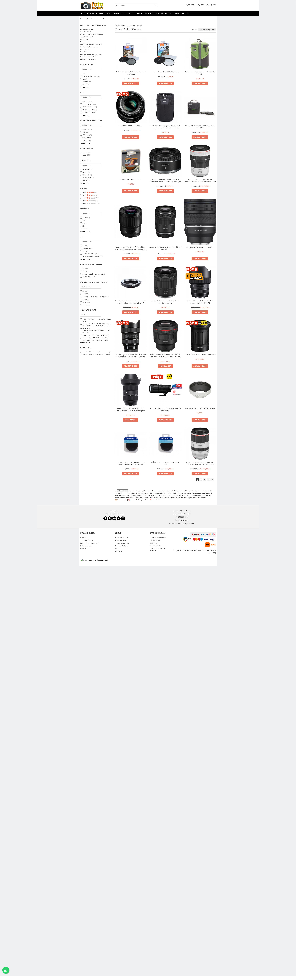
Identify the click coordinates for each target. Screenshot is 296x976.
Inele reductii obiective (88, 57)
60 (209, 480)
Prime (84, 155)
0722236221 (183, 517)
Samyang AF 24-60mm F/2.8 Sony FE (200, 247)
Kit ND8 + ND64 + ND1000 (91, 257)
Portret (84, 180)
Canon (84, 82)
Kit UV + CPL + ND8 (88, 254)
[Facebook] (105, 518)
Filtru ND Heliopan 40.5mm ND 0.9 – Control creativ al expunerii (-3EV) (131, 463)
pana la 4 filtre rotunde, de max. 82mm (95, 352)
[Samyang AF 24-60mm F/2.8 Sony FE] (200, 222)
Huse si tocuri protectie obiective (91, 34)
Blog (108, 13)
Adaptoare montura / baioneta (91, 44)
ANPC (117, 549)
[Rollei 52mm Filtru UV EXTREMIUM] (165, 53)
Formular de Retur (121, 546)
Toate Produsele (88, 13)
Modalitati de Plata (121, 538)
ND (83, 251)
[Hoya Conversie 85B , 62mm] (130, 161)
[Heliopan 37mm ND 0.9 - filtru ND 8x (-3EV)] (165, 444)
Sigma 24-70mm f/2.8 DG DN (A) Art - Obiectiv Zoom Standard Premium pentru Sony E (131, 409)
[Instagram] (123, 518)
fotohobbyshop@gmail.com (183, 523)
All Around (86, 169)
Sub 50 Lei (85, 101)
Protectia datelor (163, 13)
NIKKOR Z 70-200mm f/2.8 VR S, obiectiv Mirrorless (165, 409)
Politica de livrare (86, 546)
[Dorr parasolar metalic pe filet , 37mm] (200, 390)
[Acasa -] (91, 5)
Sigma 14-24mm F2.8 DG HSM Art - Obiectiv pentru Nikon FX (200, 302)
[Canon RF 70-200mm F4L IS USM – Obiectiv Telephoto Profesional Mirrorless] (200, 161)
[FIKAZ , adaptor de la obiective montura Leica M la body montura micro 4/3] (130, 282)
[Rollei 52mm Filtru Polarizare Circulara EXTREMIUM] (130, 53)
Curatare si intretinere (87, 59)
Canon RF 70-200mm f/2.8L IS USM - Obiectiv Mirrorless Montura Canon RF (200, 463)
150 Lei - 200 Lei (87, 110)
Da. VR (84, 299)
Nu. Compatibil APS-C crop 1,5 (92, 274)
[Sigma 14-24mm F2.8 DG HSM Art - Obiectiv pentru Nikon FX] (200, 282)
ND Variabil (86, 248)
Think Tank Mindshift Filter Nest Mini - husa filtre (200, 127)
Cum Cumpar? (179, 13)
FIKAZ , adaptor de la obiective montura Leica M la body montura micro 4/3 (130, 302)
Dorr (84, 84)
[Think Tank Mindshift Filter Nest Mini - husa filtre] (200, 107)
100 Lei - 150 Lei (87, 107)
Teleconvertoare (86, 42)
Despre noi (84, 538)
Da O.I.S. (85, 302)
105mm (85, 218)
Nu (83, 271)
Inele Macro (84, 49)
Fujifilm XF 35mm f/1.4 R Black (130, 126)
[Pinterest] (110, 518)
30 (83, 226)
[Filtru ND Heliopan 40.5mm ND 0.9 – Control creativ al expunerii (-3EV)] (130, 444)
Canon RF (85, 137)
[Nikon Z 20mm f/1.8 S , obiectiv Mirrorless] (200, 336)
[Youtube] (114, 518)
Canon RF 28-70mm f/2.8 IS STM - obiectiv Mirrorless (165, 248)
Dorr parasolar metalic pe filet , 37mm (200, 408)
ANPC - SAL (119, 551)
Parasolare (84, 39)
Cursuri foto (118, 13)
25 (83, 220)
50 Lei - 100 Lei (87, 104)
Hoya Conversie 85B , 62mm (130, 179)
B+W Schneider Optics (89, 76)
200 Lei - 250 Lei (87, 112)
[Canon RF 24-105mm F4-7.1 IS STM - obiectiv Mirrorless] (165, 282)
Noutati (139, 13)
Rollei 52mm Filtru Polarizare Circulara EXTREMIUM (131, 73)
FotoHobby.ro (122, 491)
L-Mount (85, 140)
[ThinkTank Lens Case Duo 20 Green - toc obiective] (200, 53)
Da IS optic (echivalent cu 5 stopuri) (94, 297)
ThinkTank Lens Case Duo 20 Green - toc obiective (200, 73)
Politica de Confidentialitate (89, 543)
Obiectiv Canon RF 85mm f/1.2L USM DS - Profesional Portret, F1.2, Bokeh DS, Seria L (165, 355)
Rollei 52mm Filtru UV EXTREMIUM (165, 72)
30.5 (83, 229)
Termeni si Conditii (86, 540)
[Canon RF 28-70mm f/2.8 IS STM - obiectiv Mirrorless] (165, 221)
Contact (149, 13)
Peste (84, 192)
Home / (83, 19)
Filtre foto (83, 52)
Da (83, 269)
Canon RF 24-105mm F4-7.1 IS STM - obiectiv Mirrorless (165, 302)
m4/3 (84, 132)
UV (83, 246)
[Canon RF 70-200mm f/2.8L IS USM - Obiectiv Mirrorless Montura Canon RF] (200, 443)
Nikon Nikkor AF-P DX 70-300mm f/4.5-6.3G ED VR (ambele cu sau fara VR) (95, 339)
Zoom (84, 152)
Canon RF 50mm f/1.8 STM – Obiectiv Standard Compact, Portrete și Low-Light (165, 180)
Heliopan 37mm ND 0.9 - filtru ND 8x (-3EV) (165, 463)
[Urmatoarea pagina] (212, 479)
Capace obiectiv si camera (89, 47)
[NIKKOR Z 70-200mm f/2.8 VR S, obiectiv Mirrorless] (165, 390)
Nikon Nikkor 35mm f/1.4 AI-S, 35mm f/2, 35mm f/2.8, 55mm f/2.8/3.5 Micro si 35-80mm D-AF (95, 326)
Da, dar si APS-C (87, 277)
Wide (84, 172)
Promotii (130, 13)
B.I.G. (84, 79)
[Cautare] (156, 5)
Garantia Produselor (122, 543)
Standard (85, 175)
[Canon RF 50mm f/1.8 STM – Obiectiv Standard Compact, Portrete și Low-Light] (165, 161)
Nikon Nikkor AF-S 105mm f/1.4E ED (94, 335)
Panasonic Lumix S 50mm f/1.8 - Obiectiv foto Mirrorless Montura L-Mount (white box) (130, 248)
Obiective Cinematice (87, 37)
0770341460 (183, 520)
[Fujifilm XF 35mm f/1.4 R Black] (130, 107)
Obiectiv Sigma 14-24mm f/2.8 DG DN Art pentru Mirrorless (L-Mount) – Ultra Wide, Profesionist (131, 355)
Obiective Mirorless (87, 29)
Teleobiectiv (86, 178)
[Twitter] (119, 518)
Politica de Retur (120, 540)
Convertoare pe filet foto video (91, 54)
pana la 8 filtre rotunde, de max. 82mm (95, 354)
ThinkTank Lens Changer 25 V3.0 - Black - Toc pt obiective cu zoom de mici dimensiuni (165, 127)
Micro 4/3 (85, 135)
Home (101, 13)
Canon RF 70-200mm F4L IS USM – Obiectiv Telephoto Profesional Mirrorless (200, 180)
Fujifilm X (85, 129)
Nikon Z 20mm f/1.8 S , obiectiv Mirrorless (200, 354)
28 (83, 223)
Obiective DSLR (85, 32)
